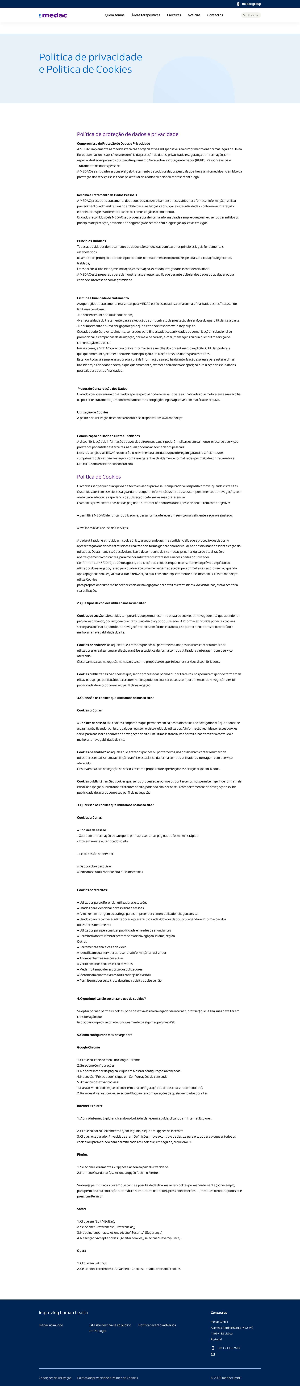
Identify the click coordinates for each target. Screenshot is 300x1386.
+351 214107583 (228, 1348)
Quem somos (114, 15)
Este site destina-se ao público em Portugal (110, 1328)
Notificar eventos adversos (157, 1325)
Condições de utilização (55, 1378)
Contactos (215, 15)
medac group (251, 4)
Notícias (194, 15)
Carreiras (174, 15)
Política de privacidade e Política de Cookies (107, 1378)
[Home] (53, 15)
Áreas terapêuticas (145, 15)
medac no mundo (51, 1325)
